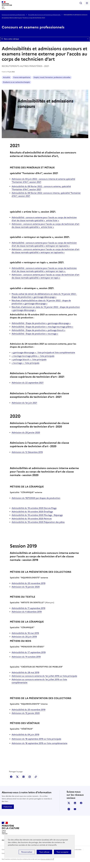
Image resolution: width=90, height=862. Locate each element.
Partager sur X (17, 777)
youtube (75, 809)
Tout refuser (44, 852)
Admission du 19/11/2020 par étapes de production (36, 498)
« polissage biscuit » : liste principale (29, 359)
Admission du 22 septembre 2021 (27, 382)
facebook (81, 803)
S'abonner (8, 806)
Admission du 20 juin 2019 (24, 636)
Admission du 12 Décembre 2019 (27, 452)
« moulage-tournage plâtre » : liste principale (33, 356)
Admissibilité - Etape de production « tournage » (35, 333)
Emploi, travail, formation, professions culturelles (52, 77)
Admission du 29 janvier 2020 (26, 432)
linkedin (75, 803)
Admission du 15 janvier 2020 (26, 586)
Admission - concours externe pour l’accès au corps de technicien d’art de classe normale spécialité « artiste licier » (45, 225)
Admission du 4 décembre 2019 (27, 611)
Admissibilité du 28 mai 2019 (25, 672)
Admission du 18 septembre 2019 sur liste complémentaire (39, 743)
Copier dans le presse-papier (36, 777)
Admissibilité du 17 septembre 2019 (29, 652)
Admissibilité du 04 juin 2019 (25, 734)
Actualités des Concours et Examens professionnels (44, 15)
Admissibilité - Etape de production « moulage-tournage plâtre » (42, 326)
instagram (69, 809)
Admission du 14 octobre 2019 (26, 656)
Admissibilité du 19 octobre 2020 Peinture (32, 518)
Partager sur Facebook (11, 777)
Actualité (6, 77)
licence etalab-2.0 (46, 859)
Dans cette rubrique (11, 39)
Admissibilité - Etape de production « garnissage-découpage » (41, 323)
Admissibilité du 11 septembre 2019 (28, 608)
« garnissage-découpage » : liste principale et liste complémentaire (43, 352)
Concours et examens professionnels (13, 15)
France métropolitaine (21, 77)
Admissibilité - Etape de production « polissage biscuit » (38, 330)
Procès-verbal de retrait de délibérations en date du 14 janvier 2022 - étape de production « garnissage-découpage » (44, 295)
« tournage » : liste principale (25, 362)
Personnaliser (26, 852)
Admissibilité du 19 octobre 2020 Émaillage (32, 511)
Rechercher (81, 3)
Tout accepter (62, 852)
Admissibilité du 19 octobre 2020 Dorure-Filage (34, 508)
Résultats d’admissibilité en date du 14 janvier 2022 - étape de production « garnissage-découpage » (41, 302)
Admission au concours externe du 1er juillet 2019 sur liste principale (44, 675)
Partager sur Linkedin (23, 777)
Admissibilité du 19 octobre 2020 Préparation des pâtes (38, 522)
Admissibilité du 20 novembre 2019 (28, 583)
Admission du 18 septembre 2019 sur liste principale (36, 738)
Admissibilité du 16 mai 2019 (25, 633)
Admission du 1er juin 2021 (24, 402)
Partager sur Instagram (29, 777)
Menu (87, 3)
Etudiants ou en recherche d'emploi (16, 82)
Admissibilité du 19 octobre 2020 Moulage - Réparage (37, 515)
